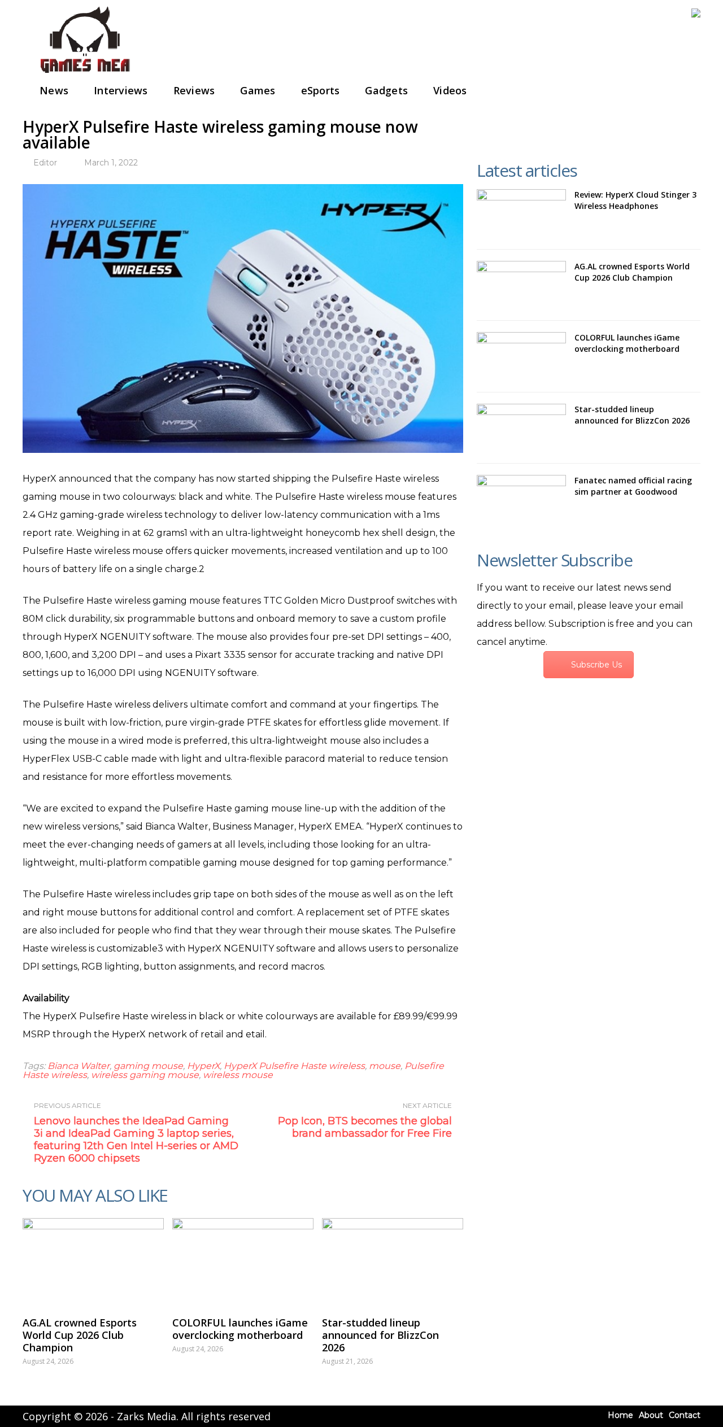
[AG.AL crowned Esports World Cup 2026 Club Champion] (93, 1261)
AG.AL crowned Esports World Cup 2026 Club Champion (80, 1335)
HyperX (203, 1066)
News (54, 90)
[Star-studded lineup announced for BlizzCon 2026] (392, 1261)
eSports (320, 90)
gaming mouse (148, 1066)
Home (620, 1415)
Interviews (121, 90)
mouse (384, 1066)
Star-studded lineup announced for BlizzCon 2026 (380, 1335)
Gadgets (386, 90)
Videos (450, 90)
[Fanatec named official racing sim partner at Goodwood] (521, 499)
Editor (45, 163)
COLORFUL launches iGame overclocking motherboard (240, 1329)
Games (257, 90)
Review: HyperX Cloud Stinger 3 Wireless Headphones (635, 200)
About (651, 1415)
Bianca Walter (78, 1066)
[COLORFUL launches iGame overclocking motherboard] (242, 1261)
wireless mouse (238, 1075)
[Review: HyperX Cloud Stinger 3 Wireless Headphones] (521, 213)
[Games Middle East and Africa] (85, 73)
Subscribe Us (596, 665)
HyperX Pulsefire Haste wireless (294, 1066)
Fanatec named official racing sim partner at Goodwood (633, 486)
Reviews (194, 90)
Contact (684, 1415)
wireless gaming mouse (145, 1075)
